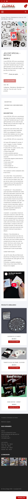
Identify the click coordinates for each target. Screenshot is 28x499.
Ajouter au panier (9, 80)
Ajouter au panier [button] (14, 341)
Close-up (8, 17)
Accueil (3, 17)
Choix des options (14, 407)
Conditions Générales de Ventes (9, 417)
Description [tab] (7, 101)
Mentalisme (13, 87)
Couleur (6, 73)
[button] (24, 24)
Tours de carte (12, 89)
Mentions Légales (5, 421)
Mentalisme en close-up (17, 17)
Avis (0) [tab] (6, 108)
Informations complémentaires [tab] (13, 105)
